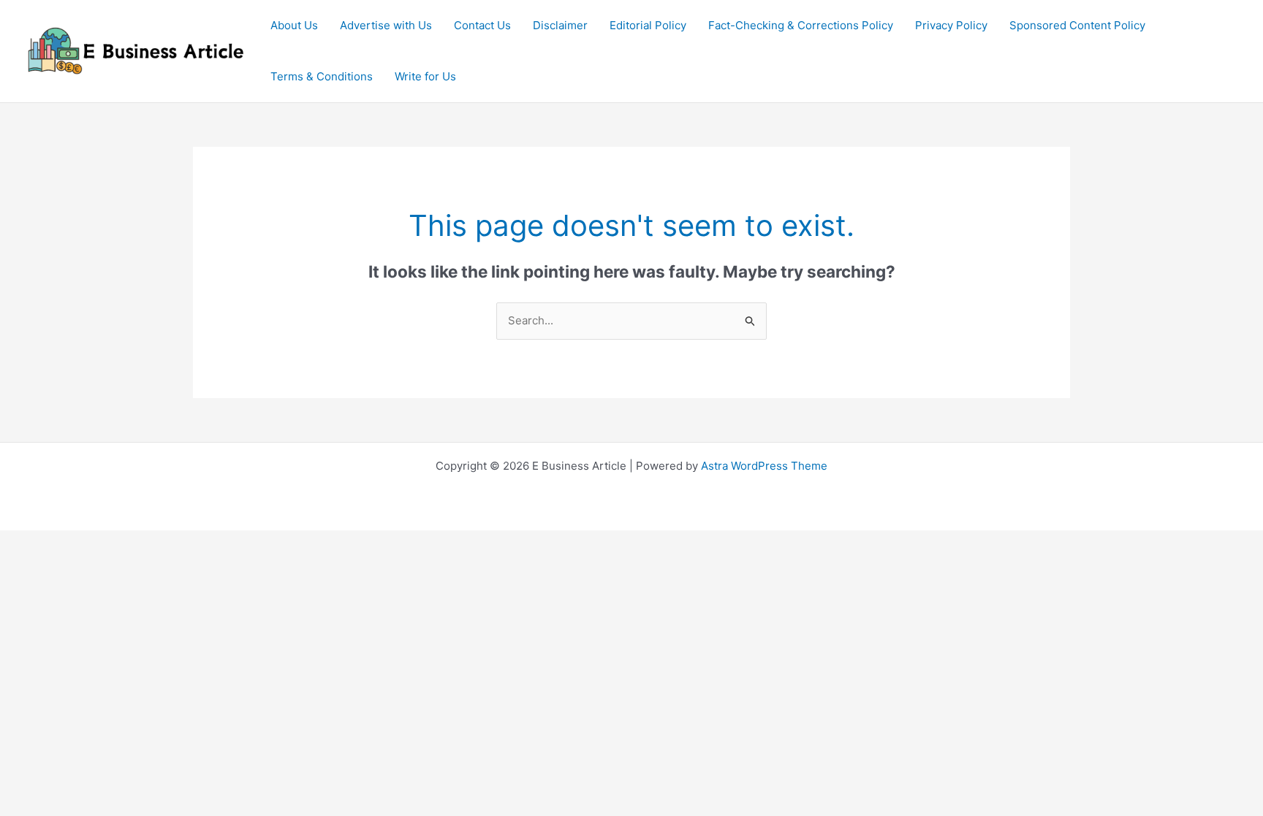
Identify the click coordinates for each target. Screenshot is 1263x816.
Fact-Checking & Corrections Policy (800, 25)
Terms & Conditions (321, 76)
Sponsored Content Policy (1077, 25)
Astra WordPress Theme (764, 466)
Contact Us (482, 25)
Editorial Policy (648, 25)
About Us (294, 25)
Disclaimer (560, 25)
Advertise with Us (386, 25)
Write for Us (425, 76)
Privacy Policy (951, 25)
